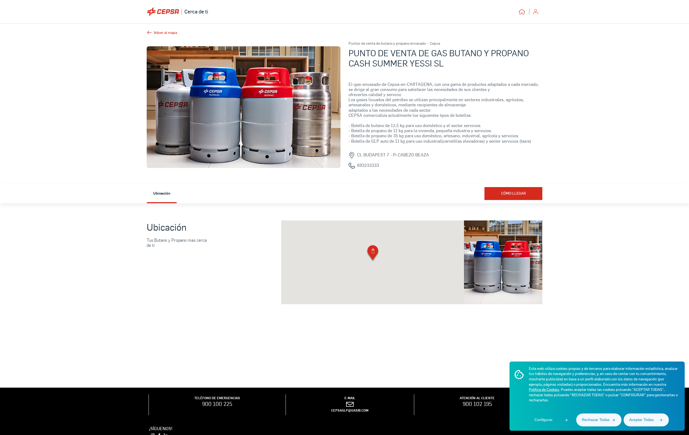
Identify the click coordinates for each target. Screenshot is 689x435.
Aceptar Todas (641, 420)
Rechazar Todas (596, 420)
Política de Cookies (544, 389)
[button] (372, 253)
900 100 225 (217, 404)
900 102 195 (477, 404)
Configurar (544, 420)
